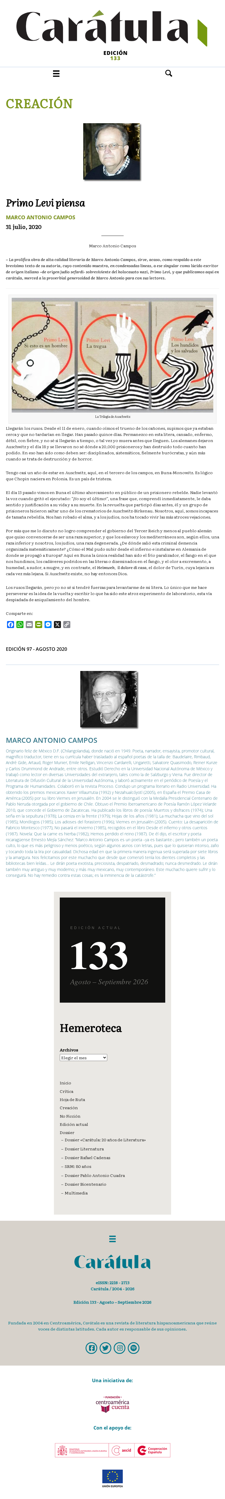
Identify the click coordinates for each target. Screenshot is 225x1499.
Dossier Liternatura (84, 1149)
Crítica (66, 1091)
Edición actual (74, 1124)
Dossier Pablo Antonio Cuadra (95, 1175)
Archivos (69, 1050)
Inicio (65, 1083)
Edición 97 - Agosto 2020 (36, 649)
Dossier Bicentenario (85, 1184)
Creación (39, 103)
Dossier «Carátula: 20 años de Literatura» (105, 1139)
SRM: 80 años (78, 1166)
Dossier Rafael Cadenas (87, 1157)
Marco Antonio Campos (40, 217)
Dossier (67, 1132)
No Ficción (70, 1116)
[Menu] (56, 73)
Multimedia (76, 1193)
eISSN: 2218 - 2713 (112, 1282)
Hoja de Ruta (72, 1099)
